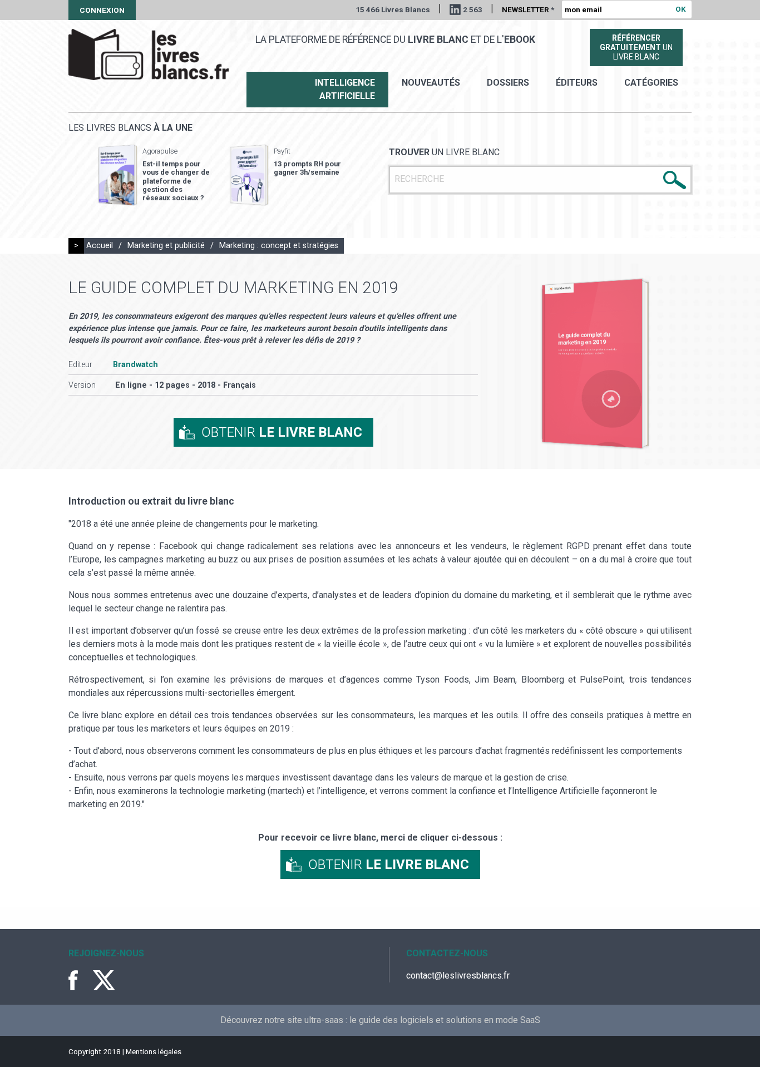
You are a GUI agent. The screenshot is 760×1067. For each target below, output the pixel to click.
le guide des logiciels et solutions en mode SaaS (444, 1020)
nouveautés (431, 82)
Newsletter (528, 9)
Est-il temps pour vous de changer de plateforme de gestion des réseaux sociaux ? (176, 181)
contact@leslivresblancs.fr (458, 975)
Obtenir (281, 432)
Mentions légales (153, 1051)
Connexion (102, 10)
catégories (651, 82)
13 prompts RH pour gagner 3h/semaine (307, 168)
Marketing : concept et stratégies (278, 245)
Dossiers (508, 82)
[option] (154, 175)
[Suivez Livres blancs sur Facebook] (79, 980)
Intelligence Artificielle (345, 89)
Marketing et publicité (166, 245)
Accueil (99, 245)
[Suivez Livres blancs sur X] (104, 980)
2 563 (472, 9)
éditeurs (577, 82)
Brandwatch (135, 364)
